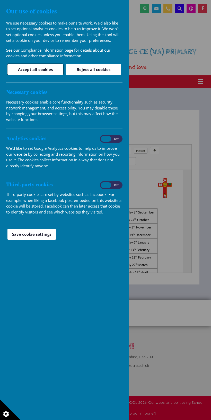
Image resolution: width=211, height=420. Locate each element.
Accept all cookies (35, 69)
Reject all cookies (93, 69)
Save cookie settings (31, 234)
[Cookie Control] (10, 409)
